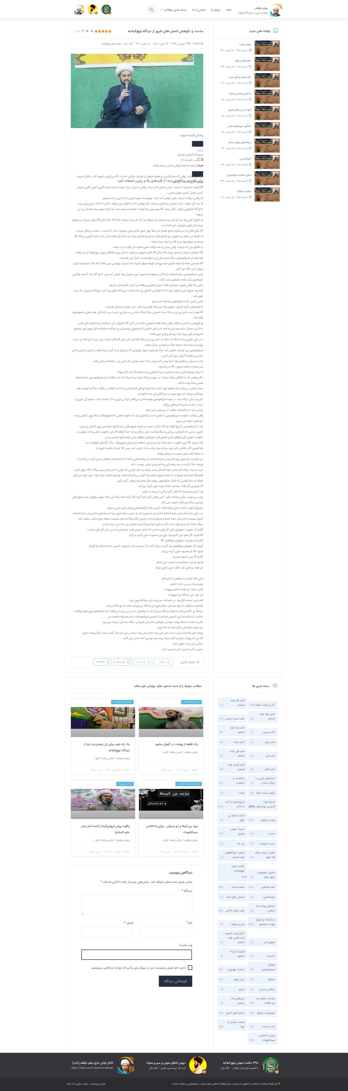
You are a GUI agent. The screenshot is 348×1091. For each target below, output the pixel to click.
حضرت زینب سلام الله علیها (265, 854)
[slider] (160, 180)
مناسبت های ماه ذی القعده (265, 1000)
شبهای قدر (269, 942)
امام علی (270, 756)
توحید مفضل (268, 820)
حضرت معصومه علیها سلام (266, 874)
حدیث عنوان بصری (238, 831)
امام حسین (269, 732)
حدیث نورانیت (267, 843)
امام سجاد (239, 742)
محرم (242, 989)
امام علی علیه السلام (237, 753)
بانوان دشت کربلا (265, 793)
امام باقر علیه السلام (238, 702)
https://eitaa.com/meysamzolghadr (92, 1068)
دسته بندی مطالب (175, 9)
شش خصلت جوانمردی (239, 175)
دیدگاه (186, 890)
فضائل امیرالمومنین (268, 967)
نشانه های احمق (235, 1013)
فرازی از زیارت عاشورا (237, 953)
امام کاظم (269, 769)
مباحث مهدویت (236, 969)
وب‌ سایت (185, 945)
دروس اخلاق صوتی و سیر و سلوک (166, 1063)
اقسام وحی (245, 159)
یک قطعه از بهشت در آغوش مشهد (176, 744)
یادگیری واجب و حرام (240, 93)
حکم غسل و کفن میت (240, 77)
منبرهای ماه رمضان (238, 1000)
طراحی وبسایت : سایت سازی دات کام (86, 1084)
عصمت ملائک (244, 191)
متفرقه (271, 979)
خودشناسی (269, 897)
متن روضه (239, 979)
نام (189, 922)
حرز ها (241, 843)
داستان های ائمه (235, 897)
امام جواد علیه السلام (267, 716)
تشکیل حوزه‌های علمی (239, 126)
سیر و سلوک (238, 924)
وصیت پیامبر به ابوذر (236, 1024)
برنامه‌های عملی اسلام (240, 142)
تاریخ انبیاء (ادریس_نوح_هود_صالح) (264, 804)
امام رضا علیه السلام (237, 729)
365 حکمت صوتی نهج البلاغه (240, 1063)
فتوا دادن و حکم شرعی (239, 110)
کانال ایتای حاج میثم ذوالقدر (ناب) (92, 1063)
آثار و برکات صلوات (264, 705)
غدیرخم (271, 956)
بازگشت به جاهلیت (239, 780)
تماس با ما (198, 9)
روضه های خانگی (235, 910)
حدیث (271, 833)
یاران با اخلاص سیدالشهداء (267, 1037)
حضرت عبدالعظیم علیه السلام (235, 854)
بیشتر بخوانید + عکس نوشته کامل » (180, 752)
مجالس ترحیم (267, 989)
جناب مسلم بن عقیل (236, 817)
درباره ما (216, 9)
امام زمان (270, 742)
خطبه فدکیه (238, 887)
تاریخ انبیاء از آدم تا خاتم (235, 804)
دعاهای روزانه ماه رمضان (265, 908)
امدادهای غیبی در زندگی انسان (265, 780)
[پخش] (197, 144)
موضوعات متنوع (266, 1013)
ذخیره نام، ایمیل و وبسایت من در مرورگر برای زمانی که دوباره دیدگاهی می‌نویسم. (138, 967)
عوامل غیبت (245, 44)
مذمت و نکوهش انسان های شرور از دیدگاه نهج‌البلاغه (165, 31)
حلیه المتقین (268, 887)
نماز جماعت (268, 1026)
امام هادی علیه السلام (236, 767)
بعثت (242, 793)
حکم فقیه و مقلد (243, 61)
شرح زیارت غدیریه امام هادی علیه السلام (235, 937)
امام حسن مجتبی (235, 718)
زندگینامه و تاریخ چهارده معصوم (265, 921)
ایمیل (129, 922)
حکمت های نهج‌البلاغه (111, 44)
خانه (229, 9)
